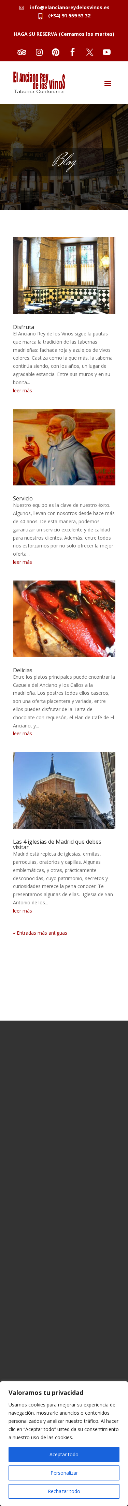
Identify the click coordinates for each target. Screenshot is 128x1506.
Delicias (22, 670)
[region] (64, 1443)
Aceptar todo (64, 1454)
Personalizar (64, 1473)
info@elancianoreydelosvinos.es (68, 7)
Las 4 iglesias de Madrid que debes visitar (57, 844)
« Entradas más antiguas (40, 933)
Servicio (23, 498)
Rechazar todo (64, 1491)
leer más (22, 390)
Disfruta (23, 327)
